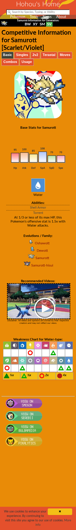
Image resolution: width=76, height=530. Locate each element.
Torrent (38, 212)
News (47, 17)
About (61, 17)
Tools (34, 17)
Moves (65, 55)
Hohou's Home (38, 4)
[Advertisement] (38, 490)
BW (28, 24)
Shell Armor (38, 207)
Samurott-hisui (42, 265)
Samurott (42, 258)
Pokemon (17, 17)
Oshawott (42, 243)
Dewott (42, 250)
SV (49, 24)
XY (35, 24)
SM (42, 24)
